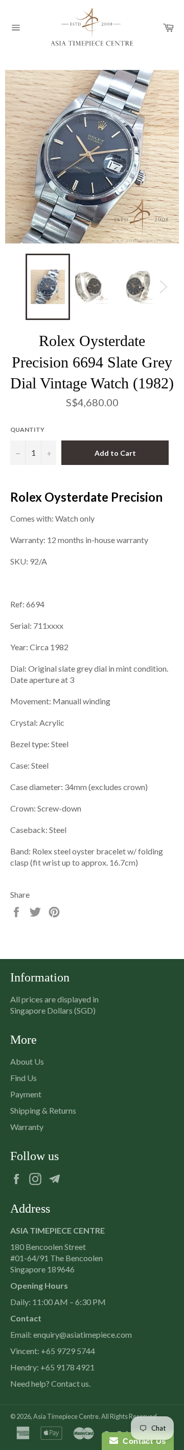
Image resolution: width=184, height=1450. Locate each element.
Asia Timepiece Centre (66, 1416)
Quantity (27, 429)
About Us (27, 1061)
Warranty (26, 1127)
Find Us (23, 1078)
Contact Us (142, 1441)
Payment (25, 1094)
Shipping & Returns (43, 1110)
